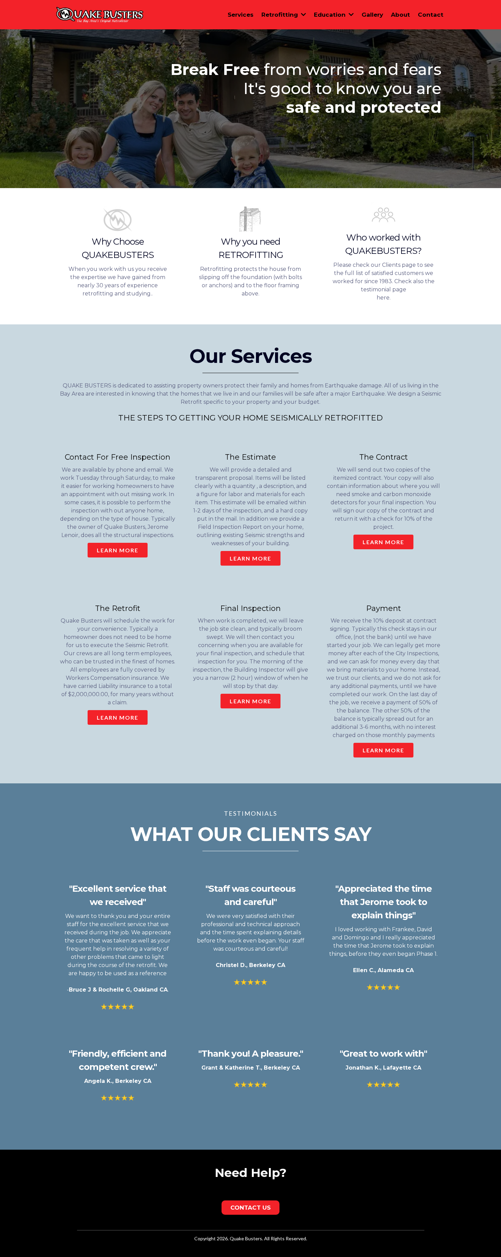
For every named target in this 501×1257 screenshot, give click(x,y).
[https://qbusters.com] (100, 14)
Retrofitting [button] (280, 14)
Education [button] (330, 14)
